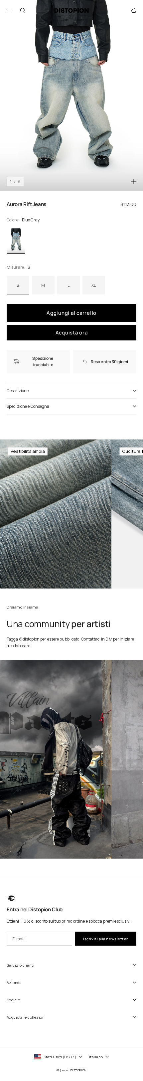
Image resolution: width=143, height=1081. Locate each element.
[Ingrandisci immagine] (133, 181)
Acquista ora (72, 332)
